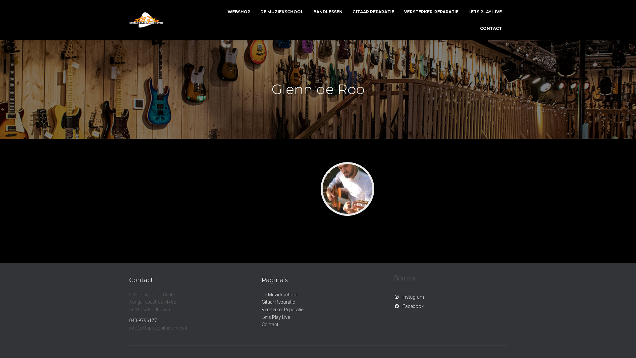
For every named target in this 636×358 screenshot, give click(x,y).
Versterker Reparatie (282, 309)
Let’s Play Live (276, 317)
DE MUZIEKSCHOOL (281, 11)
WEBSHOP (239, 11)
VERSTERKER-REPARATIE (431, 11)
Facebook (413, 306)
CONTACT (491, 28)
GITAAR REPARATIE (373, 11)
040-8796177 (143, 320)
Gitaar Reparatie (278, 302)
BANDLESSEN (328, 11)
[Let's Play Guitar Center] (146, 20)
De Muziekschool (279, 294)
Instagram (413, 297)
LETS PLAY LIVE (485, 11)
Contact (270, 324)
